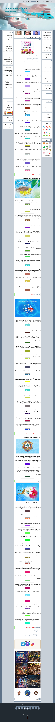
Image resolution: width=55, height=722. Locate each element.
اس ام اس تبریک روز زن (35, 634)
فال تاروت (43, 1)
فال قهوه (49, 70)
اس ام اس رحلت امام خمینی (46, 35)
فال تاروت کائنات (9, 39)
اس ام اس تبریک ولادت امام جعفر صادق (17, 8)
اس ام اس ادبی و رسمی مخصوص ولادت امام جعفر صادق (30, 61)
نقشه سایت (24, 714)
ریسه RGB (48, 117)
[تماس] (27, 708)
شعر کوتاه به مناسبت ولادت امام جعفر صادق (32, 57)
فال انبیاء (49, 64)
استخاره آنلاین (28, 1)
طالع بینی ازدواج (48, 88)
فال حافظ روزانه (9, 105)
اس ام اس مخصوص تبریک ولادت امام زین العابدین (47, 41)
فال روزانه (38, 1)
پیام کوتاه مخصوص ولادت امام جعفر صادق (32, 59)
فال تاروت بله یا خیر (9, 61)
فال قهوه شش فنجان (47, 75)
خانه (51, 1)
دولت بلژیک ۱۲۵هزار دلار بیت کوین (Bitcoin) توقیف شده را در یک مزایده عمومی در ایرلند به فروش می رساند (8, 80)
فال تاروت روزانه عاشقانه (8, 59)
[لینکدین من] (16, 708)
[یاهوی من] (39, 708)
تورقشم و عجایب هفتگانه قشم (8, 85)
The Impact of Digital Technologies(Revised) (9, 76)
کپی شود (27, 71)
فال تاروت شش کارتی (8, 50)
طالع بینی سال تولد (47, 155)
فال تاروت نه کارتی (9, 52)
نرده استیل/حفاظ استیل (8, 94)
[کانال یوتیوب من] (19, 708)
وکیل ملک (10, 73)
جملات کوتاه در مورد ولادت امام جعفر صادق (32, 58)
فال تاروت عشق (9, 57)
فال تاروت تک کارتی (9, 42)
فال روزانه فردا (9, 127)
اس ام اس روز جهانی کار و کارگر (47, 44)
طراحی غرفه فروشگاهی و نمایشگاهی (8, 91)
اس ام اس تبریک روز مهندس (34, 631)
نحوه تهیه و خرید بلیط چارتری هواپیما (9, 88)
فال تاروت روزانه (9, 35)
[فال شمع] (21, 669)
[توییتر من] (25, 708)
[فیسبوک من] (33, 708)
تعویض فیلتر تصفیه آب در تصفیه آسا (8, 71)
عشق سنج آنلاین (48, 110)
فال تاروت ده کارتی (9, 55)
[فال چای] (34, 682)
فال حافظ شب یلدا (9, 107)
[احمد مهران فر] (36, 33)
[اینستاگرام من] (30, 708)
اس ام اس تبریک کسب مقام (34, 630)
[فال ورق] (21, 682)
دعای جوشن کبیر (48, 95)
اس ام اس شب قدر (35, 637)
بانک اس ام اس (33, 1)
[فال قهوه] (34, 669)
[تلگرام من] (36, 708)
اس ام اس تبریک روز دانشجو (48, 48)
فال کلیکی (49, 104)
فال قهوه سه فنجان (47, 72)
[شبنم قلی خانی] (18, 33)
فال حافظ (47, 1)
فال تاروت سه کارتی (9, 44)
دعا (49, 97)
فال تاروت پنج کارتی (9, 48)
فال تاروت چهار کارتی (9, 46)
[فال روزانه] (21, 657)
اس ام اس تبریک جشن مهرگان (34, 633)
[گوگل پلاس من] (22, 708)
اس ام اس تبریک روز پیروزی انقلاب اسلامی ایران (31, 635)
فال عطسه (10, 120)
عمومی (35, 699)
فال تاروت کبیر (9, 37)
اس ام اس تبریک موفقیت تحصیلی (47, 38)
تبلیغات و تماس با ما (21, 1)
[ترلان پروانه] (27, 33)
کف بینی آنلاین (48, 81)
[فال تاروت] (34, 657)
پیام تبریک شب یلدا (9, 109)
